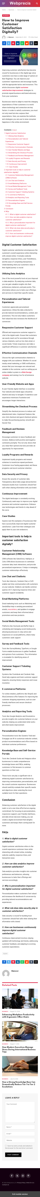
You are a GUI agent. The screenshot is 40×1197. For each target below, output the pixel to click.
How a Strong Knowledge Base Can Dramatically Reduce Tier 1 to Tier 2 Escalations (18, 1084)
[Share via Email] (36, 43)
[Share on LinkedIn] (18, 43)
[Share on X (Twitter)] (9, 43)
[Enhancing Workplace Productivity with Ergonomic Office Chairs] (20, 999)
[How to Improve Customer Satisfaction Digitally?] (20, 56)
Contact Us (5, 1185)
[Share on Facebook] (4, 43)
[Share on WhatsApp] (22, 43)
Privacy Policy (21, 1182)
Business (6, 15)
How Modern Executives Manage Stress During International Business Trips (19, 1049)
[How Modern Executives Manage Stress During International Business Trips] (20, 1031)
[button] (3, 3)
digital (5, 953)
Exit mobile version (20, 1194)
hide (14, 130)
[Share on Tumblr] (31, 43)
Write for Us (30, 1182)
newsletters (12, 609)
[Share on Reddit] (27, 43)
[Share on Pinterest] (13, 43)
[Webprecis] (20, 3)
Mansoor (11, 37)
